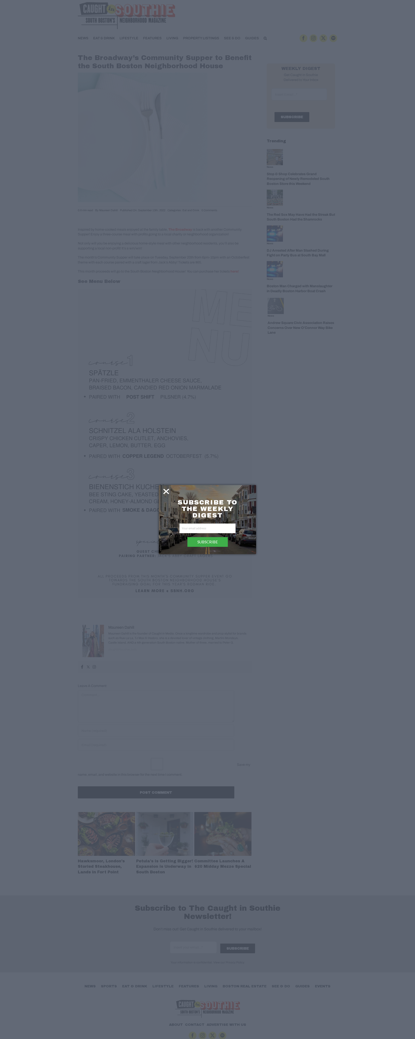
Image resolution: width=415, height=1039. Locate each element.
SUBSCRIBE (207, 541)
